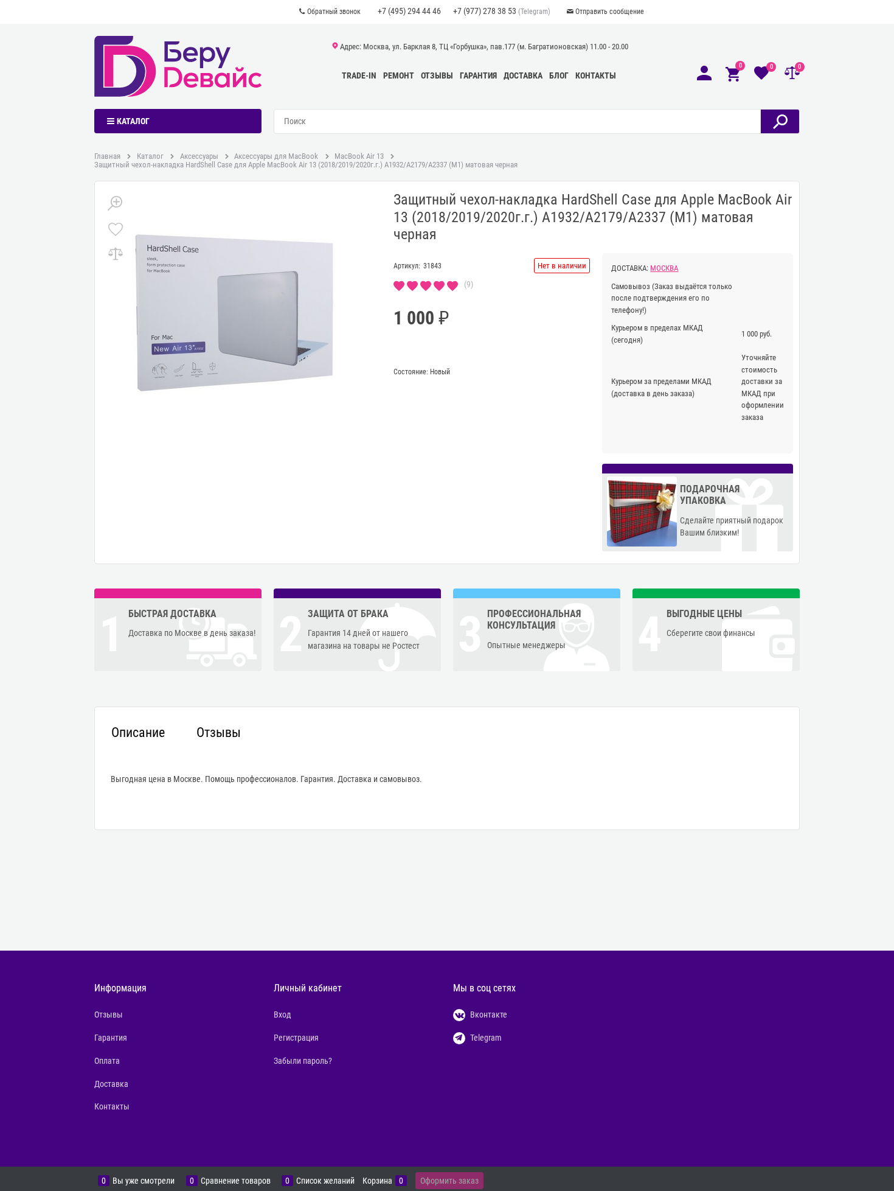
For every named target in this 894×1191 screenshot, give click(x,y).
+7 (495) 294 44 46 (409, 11)
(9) (468, 284)
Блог (559, 75)
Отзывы (437, 75)
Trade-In (359, 75)
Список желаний (325, 1181)
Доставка (523, 75)
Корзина (377, 1181)
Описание (138, 732)
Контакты (595, 75)
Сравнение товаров (236, 1181)
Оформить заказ (449, 1181)
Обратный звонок (334, 11)
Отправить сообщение (609, 11)
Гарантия (478, 75)
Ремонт (398, 75)
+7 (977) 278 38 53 (484, 11)
